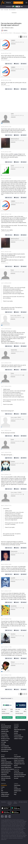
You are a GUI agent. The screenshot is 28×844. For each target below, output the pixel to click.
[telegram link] (10, 816)
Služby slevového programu (7, 769)
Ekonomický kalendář (6, 726)
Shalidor (13, 461)
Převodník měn (4, 751)
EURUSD (22, 337)
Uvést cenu (9, 63)
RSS (2, 790)
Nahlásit (24, 63)
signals (16, 154)
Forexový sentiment (18, 736)
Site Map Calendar (23, 802)
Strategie (16, 731)
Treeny (12, 270)
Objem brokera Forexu (19, 762)
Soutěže (16, 733)
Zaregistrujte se (18, 2)
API (2, 789)
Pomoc (15, 787)
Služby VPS (3, 760)
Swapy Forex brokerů (19, 760)
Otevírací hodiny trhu (6, 727)
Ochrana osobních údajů (9, 803)
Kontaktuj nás (17, 789)
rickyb (12, 165)
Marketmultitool (15, 138)
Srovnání (16, 778)
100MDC (5, 30)
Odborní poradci (5, 772)
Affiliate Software (5, 794)
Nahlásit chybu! (17, 790)
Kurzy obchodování (5, 776)
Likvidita (3, 744)
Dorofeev (13, 634)
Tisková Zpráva (17, 767)
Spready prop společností (20, 774)
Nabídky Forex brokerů (19, 758)
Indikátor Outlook (18, 738)
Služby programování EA (6, 763)
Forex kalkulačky (5, 745)
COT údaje (3, 742)
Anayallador (14, 606)
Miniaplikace (4, 785)
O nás (15, 792)
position (21, 481)
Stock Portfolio (4, 792)
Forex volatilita (4, 735)
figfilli (12, 113)
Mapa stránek (15, 802)
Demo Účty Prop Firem (19, 776)
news (5, 255)
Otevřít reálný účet (7, 717)
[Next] (26, 37)
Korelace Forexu (5, 736)
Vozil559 (13, 578)
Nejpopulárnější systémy (19, 729)
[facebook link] (2, 816)
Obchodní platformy (5, 771)
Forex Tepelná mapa (5, 747)
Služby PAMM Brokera (6, 767)
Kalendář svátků (5, 731)
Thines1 (13, 662)
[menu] (26, 3)
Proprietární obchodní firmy (7, 758)
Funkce (2, 787)
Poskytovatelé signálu (6, 762)
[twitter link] (6, 816)
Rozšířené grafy (4, 796)
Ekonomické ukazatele (6, 749)
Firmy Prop (16, 771)
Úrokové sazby (4, 729)
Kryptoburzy (4, 774)
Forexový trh (4, 733)
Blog (15, 794)
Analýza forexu (4, 740)
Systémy (16, 727)
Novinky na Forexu (5, 738)
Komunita (16, 726)
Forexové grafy (17, 735)
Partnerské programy (6, 765)
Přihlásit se (8, 2)
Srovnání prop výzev (18, 772)
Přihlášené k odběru (9, 27)
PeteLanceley (14, 551)
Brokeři (2, 756)
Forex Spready (17, 756)
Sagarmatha (14, 349)
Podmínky (3, 802)
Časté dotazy (17, 785)
